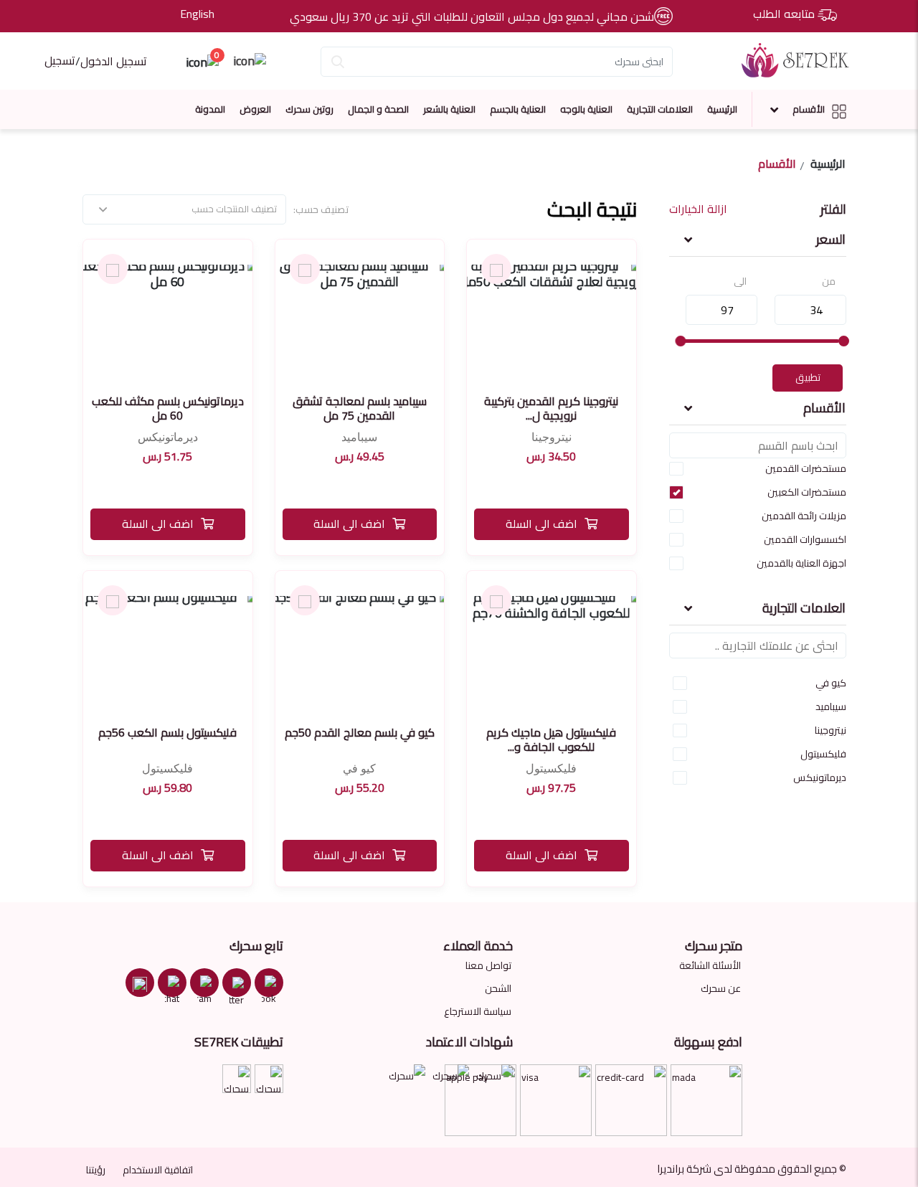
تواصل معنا (488, 965)
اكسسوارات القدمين (805, 539)
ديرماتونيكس (819, 777)
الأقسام (808, 109)
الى (740, 281)
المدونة (210, 109)
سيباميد (830, 706)
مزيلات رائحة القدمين (804, 515)
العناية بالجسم (518, 109)
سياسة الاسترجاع (477, 1011)
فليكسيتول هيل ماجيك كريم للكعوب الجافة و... (551, 739)
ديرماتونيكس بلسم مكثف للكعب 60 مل (168, 408)
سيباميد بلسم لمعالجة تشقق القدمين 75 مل (360, 408)
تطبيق (807, 377)
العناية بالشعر (449, 109)
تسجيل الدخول (113, 61)
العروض (255, 109)
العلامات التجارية (660, 109)
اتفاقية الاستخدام (158, 1169)
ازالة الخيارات (698, 209)
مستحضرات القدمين (805, 468)
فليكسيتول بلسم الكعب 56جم (167, 732)
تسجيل (59, 60)
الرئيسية (722, 109)
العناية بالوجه (586, 109)
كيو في (830, 682)
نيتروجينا (830, 730)
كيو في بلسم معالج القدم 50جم (360, 732)
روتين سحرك (309, 109)
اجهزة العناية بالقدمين (801, 563)
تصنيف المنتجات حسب (234, 208)
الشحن (498, 988)
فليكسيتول (823, 753)
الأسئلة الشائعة (710, 965)
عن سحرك (721, 988)
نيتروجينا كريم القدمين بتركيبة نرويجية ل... (551, 408)
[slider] (843, 341)
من (829, 281)
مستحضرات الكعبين (806, 492)
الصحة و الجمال (378, 109)
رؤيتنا (95, 1169)
